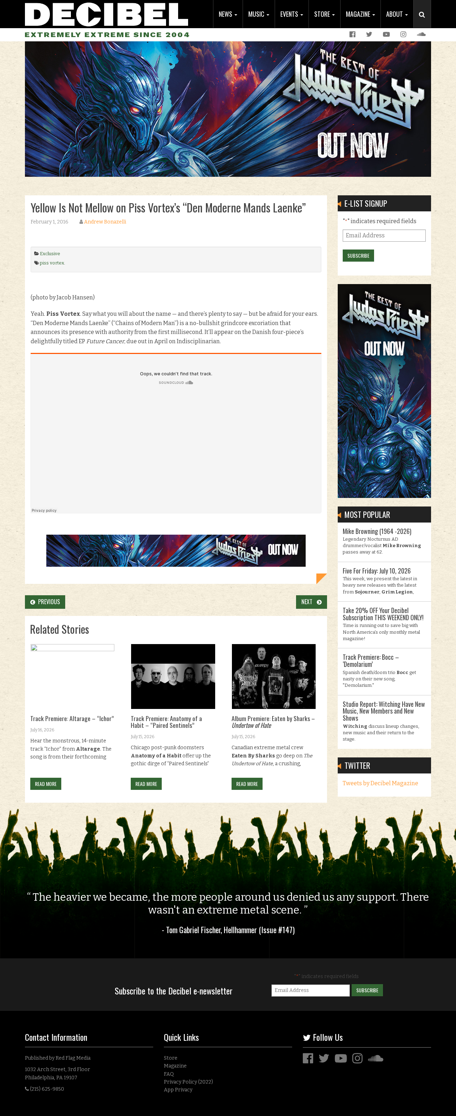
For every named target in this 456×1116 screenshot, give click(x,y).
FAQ (169, 1074)
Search (425, 21)
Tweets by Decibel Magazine (380, 783)
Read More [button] (46, 783)
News (226, 14)
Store (322, 14)
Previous (47, 601)
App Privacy (178, 1090)
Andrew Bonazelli (105, 222)
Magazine (359, 14)
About (395, 14)
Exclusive (50, 253)
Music (257, 14)
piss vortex (52, 263)
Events (290, 14)
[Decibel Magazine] (106, 13)
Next (309, 601)
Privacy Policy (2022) (188, 1082)
